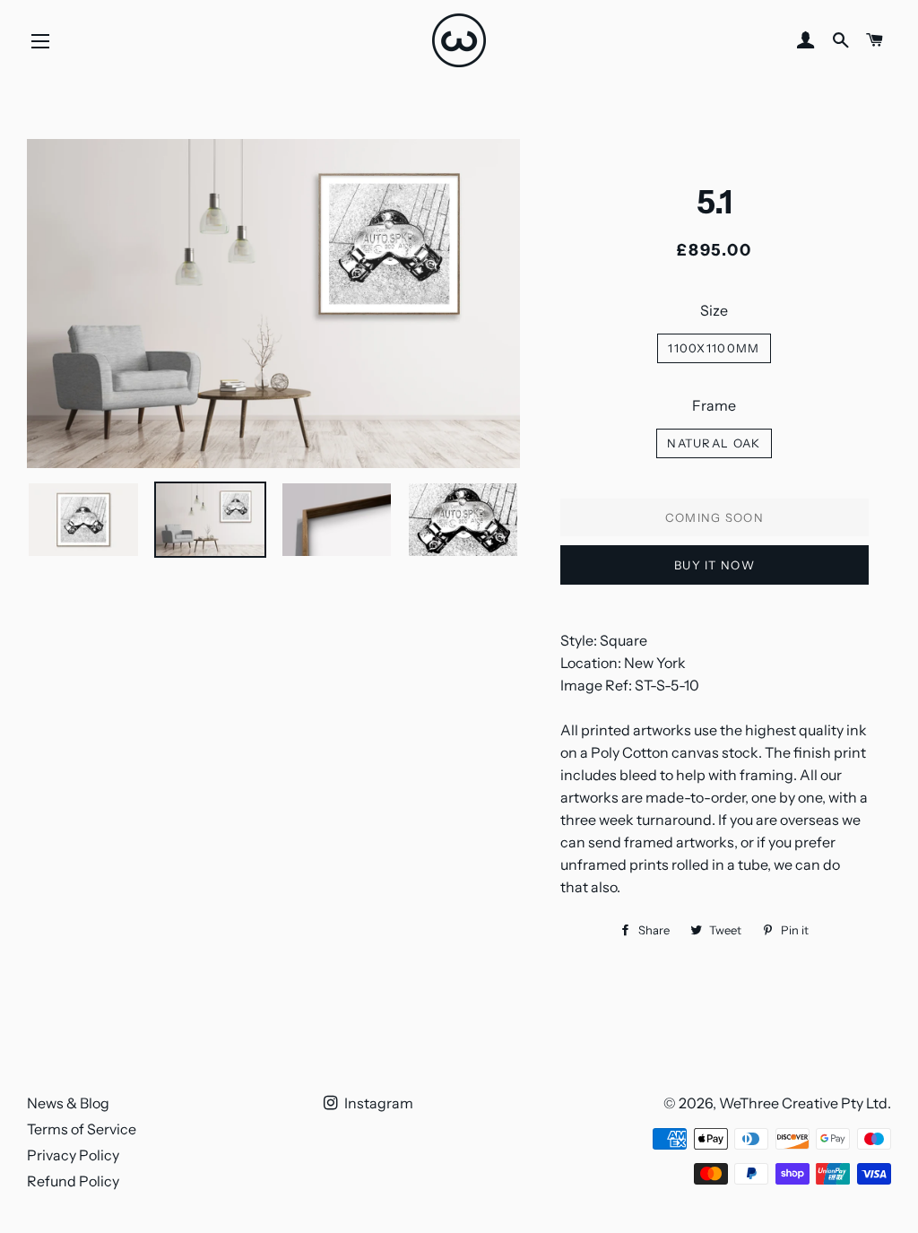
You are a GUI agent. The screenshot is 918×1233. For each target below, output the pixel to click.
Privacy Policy (73, 1155)
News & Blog (68, 1103)
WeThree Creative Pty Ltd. (805, 1103)
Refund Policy (73, 1181)
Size (714, 310)
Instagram (377, 1103)
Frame (714, 405)
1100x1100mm (713, 348)
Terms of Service (81, 1129)
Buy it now (714, 565)
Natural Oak (713, 443)
